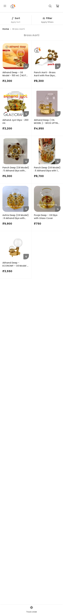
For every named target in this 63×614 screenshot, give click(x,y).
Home (5, 28)
